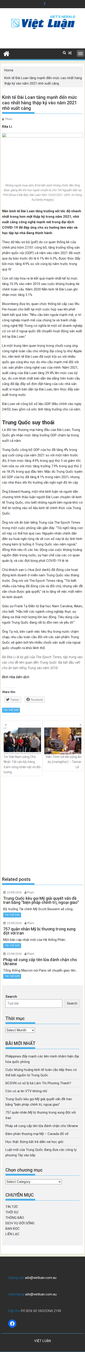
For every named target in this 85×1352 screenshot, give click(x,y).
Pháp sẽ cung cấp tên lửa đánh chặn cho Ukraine (41, 1126)
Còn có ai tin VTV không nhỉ (26, 1091)
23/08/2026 (14, 892)
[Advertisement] (42, 826)
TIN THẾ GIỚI (11, 710)
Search (11, 997)
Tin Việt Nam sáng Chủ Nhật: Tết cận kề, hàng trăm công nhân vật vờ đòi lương (22, 764)
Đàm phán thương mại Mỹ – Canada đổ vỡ (36, 1134)
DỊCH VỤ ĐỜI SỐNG (19, 1223)
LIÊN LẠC (12, 1234)
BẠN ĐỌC (12, 1229)
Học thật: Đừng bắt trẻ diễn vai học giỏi (34, 1142)
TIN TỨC (11, 1207)
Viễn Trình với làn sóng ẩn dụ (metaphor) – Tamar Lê (63, 762)
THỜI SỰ (11, 1212)
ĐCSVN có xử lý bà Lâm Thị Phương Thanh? (38, 1083)
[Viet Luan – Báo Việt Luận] (6, 53)
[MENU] (80, 53)
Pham (8, 119)
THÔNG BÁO (14, 1218)
